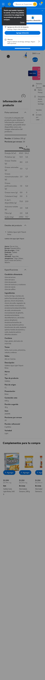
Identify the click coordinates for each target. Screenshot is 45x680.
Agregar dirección (22, 33)
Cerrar (22, 22)
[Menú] (4, 4)
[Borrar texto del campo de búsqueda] (31, 4)
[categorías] (35, 4)
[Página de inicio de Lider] (9, 4)
